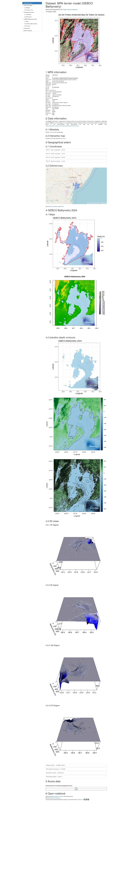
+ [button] (47, 170)
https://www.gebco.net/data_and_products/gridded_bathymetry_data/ (62, 126)
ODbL (62, 206)
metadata (51, 132)
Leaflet (89, 203)
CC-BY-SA (104, 203)
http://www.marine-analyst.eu (69, 9)
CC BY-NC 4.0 (80, 799)
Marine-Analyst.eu (56, 798)
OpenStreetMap (94, 203)
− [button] (47, 172)
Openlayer (63, 138)
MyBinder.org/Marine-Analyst (56, 796)
